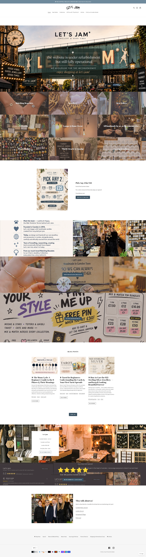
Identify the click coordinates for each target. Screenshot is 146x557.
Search (44, 536)
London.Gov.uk (80, 511)
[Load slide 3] (73, 290)
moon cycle (43, 397)
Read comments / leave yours (73, 479)
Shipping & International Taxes (97, 536)
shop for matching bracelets (73, 274)
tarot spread (82, 393)
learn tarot (62, 393)
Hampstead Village (81, 514)
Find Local (78, 518)
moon (38, 397)
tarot (67, 393)
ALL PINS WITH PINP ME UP (73, 318)
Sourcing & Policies (73, 536)
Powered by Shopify (110, 551)
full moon (34, 397)
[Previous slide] (68, 290)
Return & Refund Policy (53, 536)
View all (73, 414)
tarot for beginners (73, 393)
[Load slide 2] (72, 290)
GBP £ (34, 548)
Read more (35, 401)
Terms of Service (84, 536)
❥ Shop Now (37, 536)
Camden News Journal (82, 507)
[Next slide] (78, 290)
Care (98, 399)
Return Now (64, 536)
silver (102, 399)
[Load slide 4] (75, 290)
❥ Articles (109, 536)
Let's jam (105, 551)
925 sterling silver (92, 399)
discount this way (83, 197)
